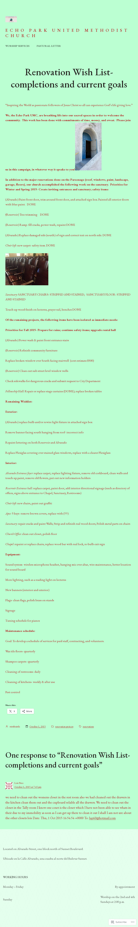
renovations (88, 726)
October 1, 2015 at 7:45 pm (27, 786)
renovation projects (64, 726)
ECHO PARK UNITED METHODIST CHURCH (67, 32)
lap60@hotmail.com (102, 818)
